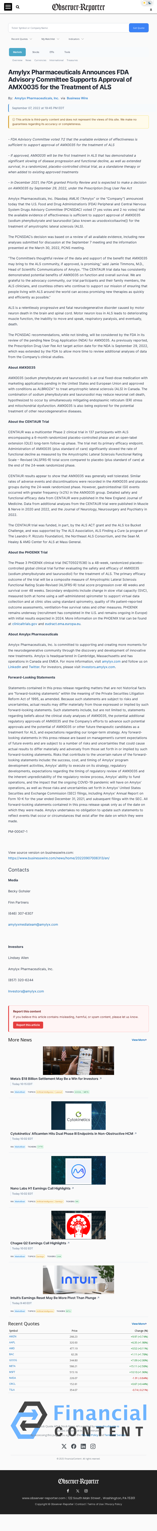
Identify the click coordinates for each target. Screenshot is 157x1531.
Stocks (35, 52)
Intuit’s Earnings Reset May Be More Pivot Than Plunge (55, 1298)
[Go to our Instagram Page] (86, 1491)
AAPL (12, 1342)
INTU (68, 1311)
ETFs (52, 52)
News (28, 60)
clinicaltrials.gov (24, 624)
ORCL (12, 1384)
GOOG (13, 1360)
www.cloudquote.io (107, 1426)
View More (138, 1040)
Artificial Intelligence (45, 1092)
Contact (80, 1504)
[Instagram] (93, 1446)
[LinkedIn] (83, 1446)
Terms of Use (95, 1504)
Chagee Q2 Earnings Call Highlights (40, 1243)
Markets (17, 52)
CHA (59, 1256)
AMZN (12, 1336)
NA (77, 1201)
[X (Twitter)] (64, 1446)
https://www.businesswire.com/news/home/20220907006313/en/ (59, 858)
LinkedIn (14, 667)
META (86, 1092)
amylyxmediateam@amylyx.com (33, 924)
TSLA (12, 1390)
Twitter (34, 667)
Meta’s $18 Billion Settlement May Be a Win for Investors (56, 1079)
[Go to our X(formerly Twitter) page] (77, 1491)
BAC (11, 1354)
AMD (12, 1348)
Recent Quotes (19, 38)
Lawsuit (58, 1092)
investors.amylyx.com (98, 667)
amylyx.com (111, 661)
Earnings (59, 1201)
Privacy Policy (90, 1435)
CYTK (40, 1147)
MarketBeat (20, 1092)
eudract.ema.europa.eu (62, 624)
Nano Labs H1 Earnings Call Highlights (42, 1188)
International (56, 60)
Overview (17, 60)
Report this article (28, 1025)
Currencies (40, 60)
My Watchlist (48, 38)
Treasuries (72, 60)
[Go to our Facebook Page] (68, 1491)
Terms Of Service (115, 1435)
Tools (67, 52)
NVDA (12, 1378)
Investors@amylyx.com (26, 991)
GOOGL (78, 1092)
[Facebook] (74, 1446)
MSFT (12, 1372)
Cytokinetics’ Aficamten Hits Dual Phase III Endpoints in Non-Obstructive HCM (73, 1134)
